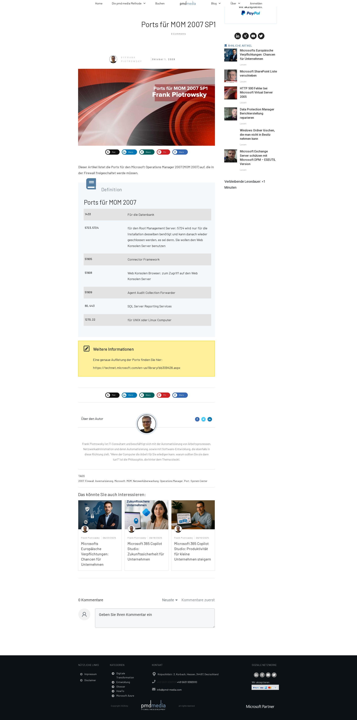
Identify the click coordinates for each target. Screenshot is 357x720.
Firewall (89, 480)
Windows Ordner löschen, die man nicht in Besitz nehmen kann (257, 135)
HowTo (120, 690)
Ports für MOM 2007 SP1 (178, 24)
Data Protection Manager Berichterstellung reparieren (257, 114)
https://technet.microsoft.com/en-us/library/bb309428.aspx (136, 368)
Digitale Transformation (125, 675)
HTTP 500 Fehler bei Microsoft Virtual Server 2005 (256, 93)
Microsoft (120, 480)
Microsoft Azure (125, 695)
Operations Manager (171, 480)
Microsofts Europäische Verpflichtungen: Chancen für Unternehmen (95, 553)
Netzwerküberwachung (146, 480)
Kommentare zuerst (198, 600)
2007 (81, 480)
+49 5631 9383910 (167, 682)
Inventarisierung (104, 480)
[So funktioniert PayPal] (250, 13)
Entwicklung (123, 682)
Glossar (120, 686)
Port (186, 480)
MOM (129, 480)
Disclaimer (90, 680)
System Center (199, 480)
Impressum (90, 674)
